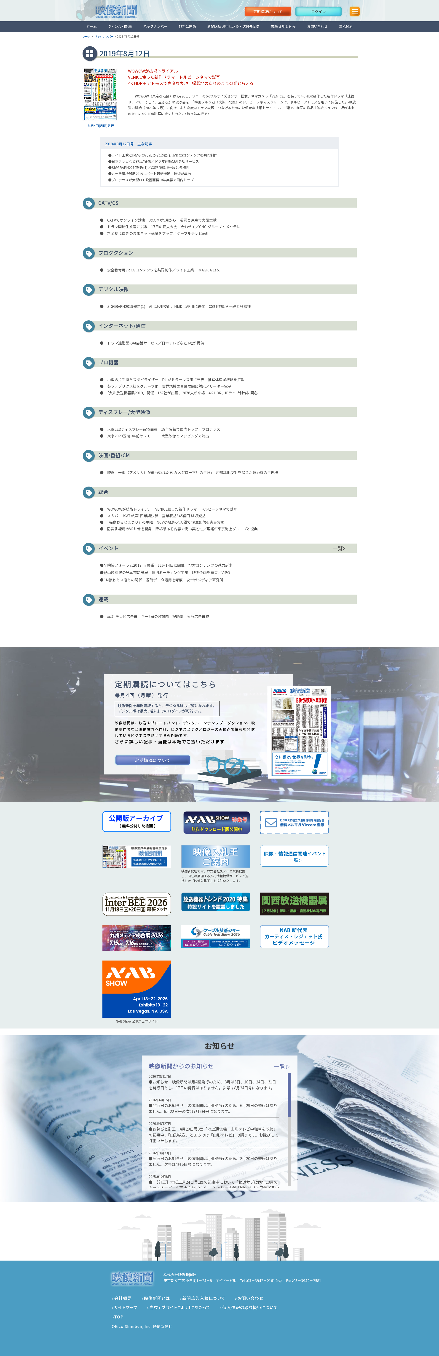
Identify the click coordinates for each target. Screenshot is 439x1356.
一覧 (338, 548)
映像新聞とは (157, 1298)
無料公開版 (187, 26)
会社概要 (123, 1298)
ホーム (91, 26)
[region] (220, 1129)
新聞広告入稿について (203, 1298)
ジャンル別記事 (120, 26)
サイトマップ (125, 1307)
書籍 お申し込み (283, 26)
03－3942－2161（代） (264, 1280)
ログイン (318, 11)
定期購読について (268, 11)
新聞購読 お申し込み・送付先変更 (233, 26)
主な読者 (346, 26)
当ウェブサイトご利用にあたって (180, 1307)
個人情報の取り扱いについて (250, 1307)
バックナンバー (155, 26)
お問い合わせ (317, 26)
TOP (118, 1317)
